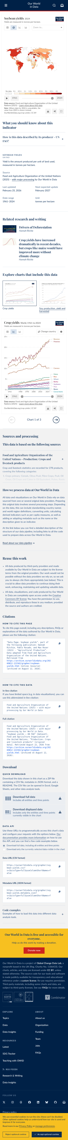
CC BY (33, 113)
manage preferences (45, 1126)
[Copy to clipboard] (56, 643)
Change (48, 332)
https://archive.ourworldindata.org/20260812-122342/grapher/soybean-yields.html (29, 663)
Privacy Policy (25, 1126)
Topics (6, 1018)
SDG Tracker (9, 1054)
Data (5, 1025)
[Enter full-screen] (61, 111)
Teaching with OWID (13, 1061)
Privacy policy (10, 1112)
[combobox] (54, 5)
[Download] (48, 111)
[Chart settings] (61, 331)
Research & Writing (12, 1076)
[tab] (7, 27)
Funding (39, 1032)
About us (40, 1018)
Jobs (37, 1046)
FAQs (45, 988)
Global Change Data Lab (49, 963)
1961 (14, 98)
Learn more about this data (30, 105)
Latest (6, 1047)
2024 (59, 98)
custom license (28, 981)
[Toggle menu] (6, 5)
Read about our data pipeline (17, 543)
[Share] (54, 111)
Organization (41, 1025)
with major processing (23, 179)
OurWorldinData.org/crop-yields (17, 113)
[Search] (54, 5)
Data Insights (9, 1032)
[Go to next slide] (56, 420)
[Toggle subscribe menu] (62, 5)
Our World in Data (34, 5)
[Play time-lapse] (6, 98)
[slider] (52, 98)
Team (38, 1039)
